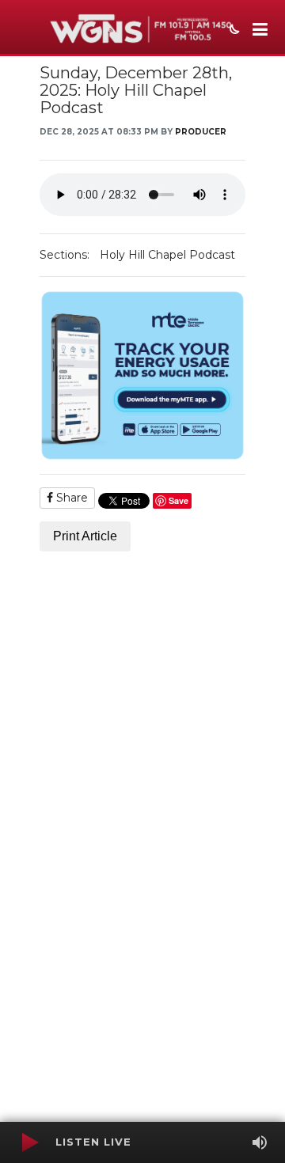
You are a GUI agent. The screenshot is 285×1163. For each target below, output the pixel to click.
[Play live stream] (29, 1142)
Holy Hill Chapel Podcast (167, 255)
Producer (200, 132)
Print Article (85, 536)
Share (70, 498)
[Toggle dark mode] (233, 31)
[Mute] (259, 1142)
